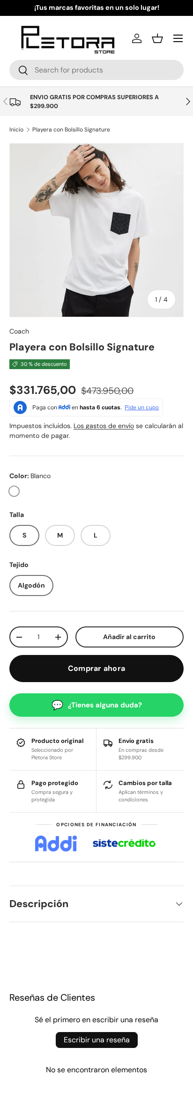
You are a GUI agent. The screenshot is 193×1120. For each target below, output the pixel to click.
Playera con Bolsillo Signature (71, 129)
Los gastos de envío (104, 426)
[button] (157, 38)
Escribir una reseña (97, 1040)
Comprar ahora (96, 668)
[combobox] (96, 70)
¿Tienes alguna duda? (97, 705)
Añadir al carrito (129, 637)
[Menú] (178, 38)
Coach (19, 331)
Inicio (16, 129)
